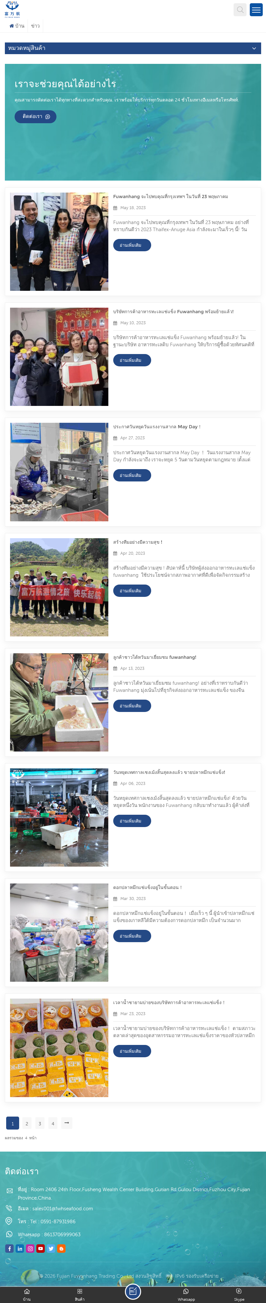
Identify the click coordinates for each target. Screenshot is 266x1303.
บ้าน (19, 26)
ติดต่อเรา (32, 116)
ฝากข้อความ (133, 1292)
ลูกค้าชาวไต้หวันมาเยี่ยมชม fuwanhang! (154, 657)
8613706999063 (62, 1234)
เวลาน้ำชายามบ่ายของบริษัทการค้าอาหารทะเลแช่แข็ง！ (169, 1002)
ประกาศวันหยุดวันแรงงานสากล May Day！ (157, 427)
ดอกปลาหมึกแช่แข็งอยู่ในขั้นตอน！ (148, 887)
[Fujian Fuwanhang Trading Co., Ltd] (12, 9)
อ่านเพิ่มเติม (130, 245)
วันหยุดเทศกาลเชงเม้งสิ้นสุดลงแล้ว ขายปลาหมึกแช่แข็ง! (169, 772)
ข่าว (35, 26)
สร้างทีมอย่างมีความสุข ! (137, 542)
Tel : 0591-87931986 (53, 1221)
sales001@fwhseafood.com (62, 1208)
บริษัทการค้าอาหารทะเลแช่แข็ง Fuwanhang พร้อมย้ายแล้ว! (173, 311)
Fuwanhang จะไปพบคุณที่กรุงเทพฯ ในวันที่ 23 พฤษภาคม (170, 196)
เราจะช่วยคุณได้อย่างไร (65, 84)
